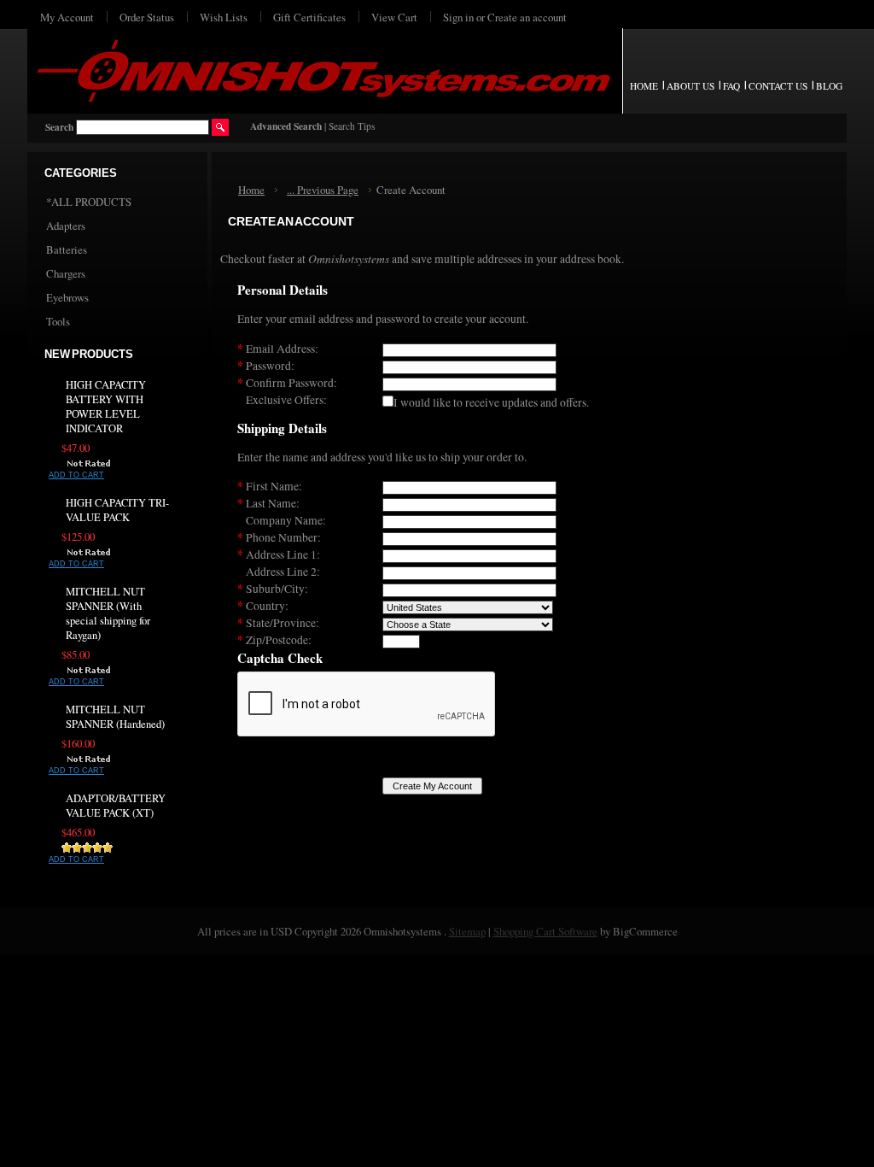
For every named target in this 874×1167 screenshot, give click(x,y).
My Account (67, 17)
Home (251, 189)
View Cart (394, 17)
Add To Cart (76, 475)
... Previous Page (322, 189)
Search (59, 127)
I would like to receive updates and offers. (491, 402)
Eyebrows (67, 297)
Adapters (65, 225)
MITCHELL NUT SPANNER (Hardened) (115, 716)
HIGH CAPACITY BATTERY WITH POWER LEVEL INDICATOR (106, 407)
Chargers (65, 273)
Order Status (146, 17)
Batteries (66, 249)
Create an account (527, 17)
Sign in (458, 17)
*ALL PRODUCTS (88, 201)
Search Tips (352, 126)
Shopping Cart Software (545, 931)
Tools (58, 321)
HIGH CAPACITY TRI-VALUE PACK (117, 510)
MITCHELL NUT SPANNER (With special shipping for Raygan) (108, 613)
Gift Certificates (309, 17)
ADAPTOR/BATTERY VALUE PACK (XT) (116, 805)
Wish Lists (224, 17)
